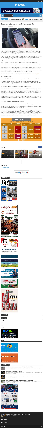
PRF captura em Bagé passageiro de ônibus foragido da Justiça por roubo (18, 414)
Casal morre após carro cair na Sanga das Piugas (14, 371)
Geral (2, 325)
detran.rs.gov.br (27, 65)
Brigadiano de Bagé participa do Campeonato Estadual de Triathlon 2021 (21, 156)
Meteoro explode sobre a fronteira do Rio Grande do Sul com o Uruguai (8, 156)
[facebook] (38, 1)
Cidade (20, 19)
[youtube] (41, 1)
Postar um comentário (5, 167)
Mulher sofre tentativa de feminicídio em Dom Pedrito (14, 375)
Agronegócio (3, 320)
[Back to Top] (41, 426)
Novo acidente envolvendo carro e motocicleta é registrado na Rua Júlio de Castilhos (19, 366)
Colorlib (5, 426)
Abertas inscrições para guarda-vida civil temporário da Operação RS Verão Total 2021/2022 (35, 155)
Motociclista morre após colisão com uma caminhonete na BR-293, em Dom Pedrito (19, 380)
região (19, 26)
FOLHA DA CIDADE (21, 5)
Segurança (3, 327)
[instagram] (40, 1)
